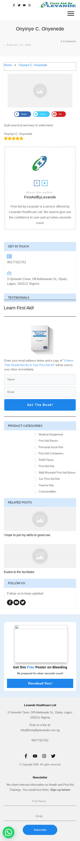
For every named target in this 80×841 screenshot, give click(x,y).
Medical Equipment (51, 434)
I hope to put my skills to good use (27, 535)
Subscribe (40, 829)
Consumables (47, 491)
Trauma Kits (46, 485)
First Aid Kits (47, 466)
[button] (8, 832)
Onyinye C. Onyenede (40, 28)
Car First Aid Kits (49, 478)
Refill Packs (46, 459)
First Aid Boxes (48, 440)
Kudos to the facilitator (19, 572)
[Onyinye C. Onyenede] (40, 90)
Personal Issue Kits (51, 447)
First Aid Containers (51, 453)
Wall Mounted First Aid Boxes (57, 472)
